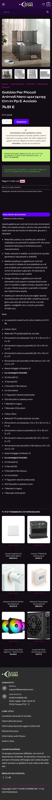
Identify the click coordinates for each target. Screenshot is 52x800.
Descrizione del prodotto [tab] (14, 214)
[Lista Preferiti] (43, 4)
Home (5, 84)
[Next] (46, 43)
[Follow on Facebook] (3, 778)
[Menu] (3, 4)
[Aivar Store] (26, 4)
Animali (30, 84)
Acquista (22, 121)
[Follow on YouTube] (10, 778)
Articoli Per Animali (24, 191)
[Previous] (6, 43)
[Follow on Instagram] (7, 778)
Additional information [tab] (13, 218)
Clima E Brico (17, 84)
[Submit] (48, 12)
